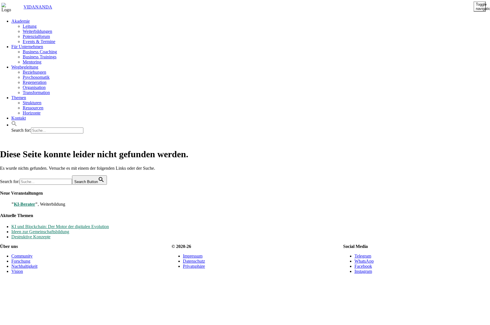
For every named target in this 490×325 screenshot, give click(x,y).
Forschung (20, 261)
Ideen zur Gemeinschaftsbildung (40, 231)
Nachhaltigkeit (24, 266)
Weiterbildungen (37, 31)
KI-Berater (24, 204)
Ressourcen (33, 107)
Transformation (36, 92)
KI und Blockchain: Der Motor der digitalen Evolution (60, 226)
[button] (14, 124)
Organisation (34, 87)
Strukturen (32, 102)
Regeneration (35, 82)
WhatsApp (364, 261)
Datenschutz (194, 261)
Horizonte (32, 113)
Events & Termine (39, 41)
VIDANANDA (33, 7)
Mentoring (32, 62)
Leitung (30, 26)
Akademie (20, 21)
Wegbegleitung (24, 67)
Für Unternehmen (27, 46)
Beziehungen (34, 72)
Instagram (363, 271)
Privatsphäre (194, 266)
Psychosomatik (36, 77)
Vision (17, 271)
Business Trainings (39, 56)
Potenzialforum (36, 36)
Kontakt (18, 118)
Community (22, 256)
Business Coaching (40, 51)
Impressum (192, 256)
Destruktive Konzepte (30, 236)
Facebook (363, 266)
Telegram (362, 256)
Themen (18, 97)
